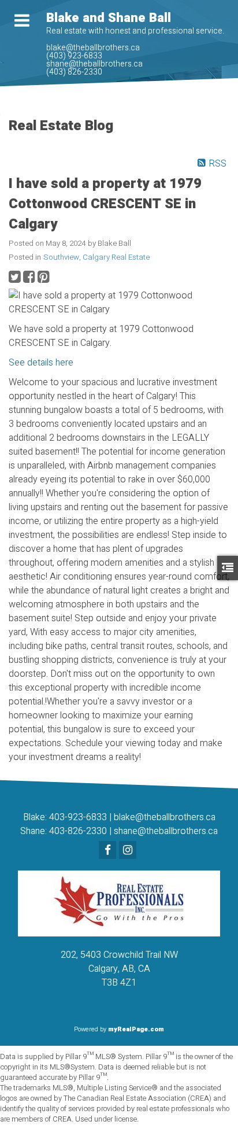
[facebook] (109, 851)
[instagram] (129, 851)
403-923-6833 (78, 817)
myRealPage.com (136, 1029)
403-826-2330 (78, 831)
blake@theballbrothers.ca (164, 817)
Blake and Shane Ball (108, 18)
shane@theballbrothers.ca (166, 831)
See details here (41, 363)
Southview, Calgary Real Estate (96, 257)
